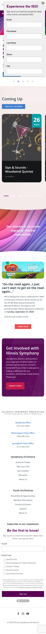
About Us (23, 479)
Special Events (12, 570)
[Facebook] (18, 613)
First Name (11, 31)
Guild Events (11, 559)
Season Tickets (12, 566)
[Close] (43, 3)
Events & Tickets (23, 462)
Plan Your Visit (23, 466)
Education (23, 475)
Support (23, 508)
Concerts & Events (23, 504)
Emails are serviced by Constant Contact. (30, 587)
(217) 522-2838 (23, 426)
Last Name (11, 43)
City (8, 66)
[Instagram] (23, 613)
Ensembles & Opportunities (23, 496)
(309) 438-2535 (23, 436)
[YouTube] (27, 613)
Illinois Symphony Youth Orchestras (21, 562)
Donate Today (15, 386)
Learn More (23, 326)
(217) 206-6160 (23, 447)
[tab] (13, 81)
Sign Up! (23, 594)
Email (4, 544)
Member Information (23, 500)
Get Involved (23, 471)
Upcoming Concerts (14, 573)
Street (9, 54)
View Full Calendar (13, 106)
